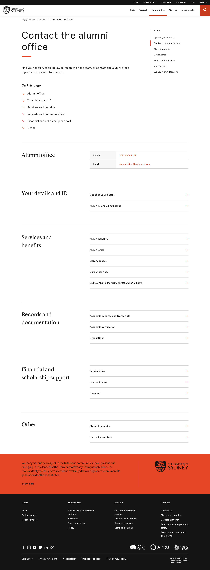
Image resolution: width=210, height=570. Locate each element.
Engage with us (158, 10)
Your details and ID (39, 100)
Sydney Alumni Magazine (166, 71)
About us (173, 10)
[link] (135, 2)
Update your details (164, 37)
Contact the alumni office (167, 43)
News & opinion (188, 10)
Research (143, 10)
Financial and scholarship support (49, 121)
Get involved (160, 54)
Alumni (157, 31)
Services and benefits (41, 107)
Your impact (160, 66)
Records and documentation (46, 114)
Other (31, 128)
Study (132, 10)
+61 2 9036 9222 (127, 155)
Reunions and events (164, 60)
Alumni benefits (162, 49)
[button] (205, 10)
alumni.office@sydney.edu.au (134, 164)
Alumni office (36, 93)
